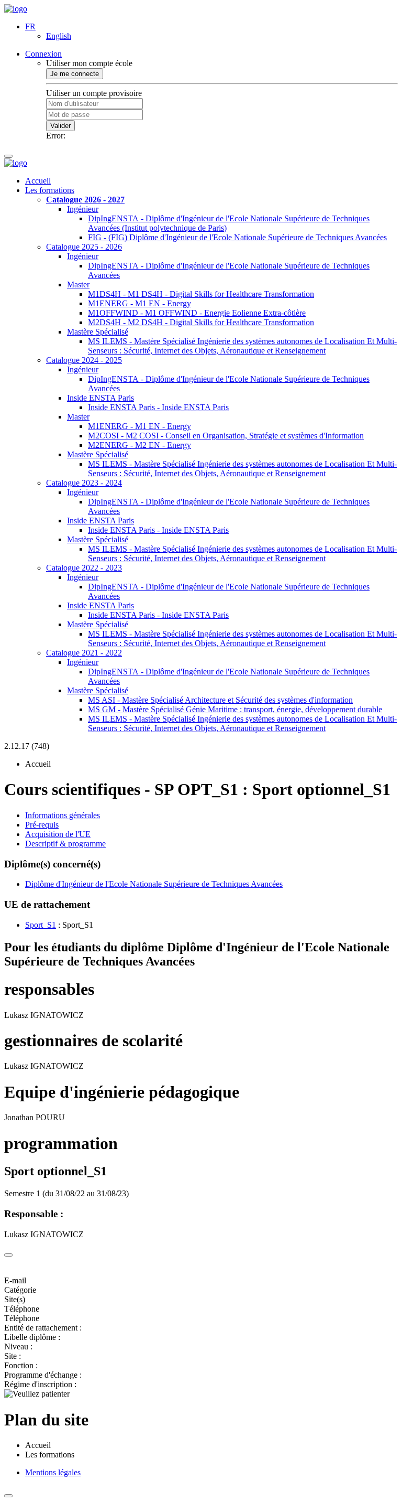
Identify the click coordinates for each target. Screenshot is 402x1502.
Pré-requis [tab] (42, 824)
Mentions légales (53, 1472)
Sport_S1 (40, 924)
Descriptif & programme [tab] (65, 843)
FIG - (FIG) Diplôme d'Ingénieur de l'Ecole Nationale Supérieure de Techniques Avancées (237, 237)
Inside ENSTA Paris (100, 397)
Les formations (49, 190)
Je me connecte (74, 74)
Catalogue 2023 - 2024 (84, 482)
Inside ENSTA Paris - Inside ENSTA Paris (158, 407)
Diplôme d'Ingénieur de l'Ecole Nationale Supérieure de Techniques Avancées (154, 883)
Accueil (38, 180)
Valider (60, 126)
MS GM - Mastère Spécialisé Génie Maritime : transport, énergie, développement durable (235, 709)
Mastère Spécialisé (97, 331)
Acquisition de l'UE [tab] (58, 834)
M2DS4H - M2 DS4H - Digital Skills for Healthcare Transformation (201, 322)
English (58, 35)
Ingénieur (82, 209)
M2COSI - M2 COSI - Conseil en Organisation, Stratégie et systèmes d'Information (226, 435)
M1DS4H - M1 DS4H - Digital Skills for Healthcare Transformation (201, 293)
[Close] (8, 1255)
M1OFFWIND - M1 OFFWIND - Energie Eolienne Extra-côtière (197, 312)
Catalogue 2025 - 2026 (84, 246)
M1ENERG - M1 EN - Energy (139, 303)
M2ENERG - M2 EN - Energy (139, 445)
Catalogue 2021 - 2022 (84, 652)
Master (78, 284)
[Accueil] (15, 8)
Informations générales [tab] (62, 815)
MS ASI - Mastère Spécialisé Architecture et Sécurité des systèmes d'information (220, 699)
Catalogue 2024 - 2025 (84, 360)
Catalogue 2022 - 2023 (84, 567)
